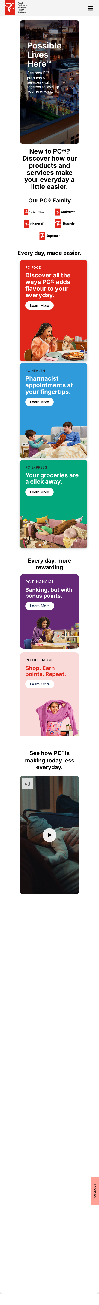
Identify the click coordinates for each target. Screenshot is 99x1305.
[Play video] (49, 835)
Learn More (40, 605)
